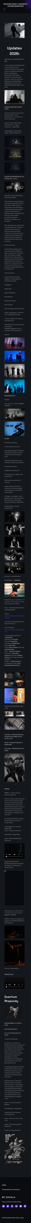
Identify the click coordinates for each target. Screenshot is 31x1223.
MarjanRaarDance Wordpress (11, 1189)
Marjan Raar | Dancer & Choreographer (15, 5)
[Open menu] (4, 9)
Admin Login (20, 1218)
